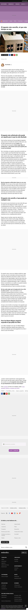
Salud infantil (17, 524)
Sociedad (16, 534)
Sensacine (16, 568)
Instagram (15, 513)
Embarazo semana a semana (5, 535)
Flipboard (14, 55)
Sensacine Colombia (18, 599)
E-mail (17, 55)
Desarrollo (16, 529)
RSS (17, 513)
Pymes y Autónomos (18, 586)
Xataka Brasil (3, 597)
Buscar (26, 547)
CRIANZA (17, 4)
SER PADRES (4, 4)
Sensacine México (17, 597)
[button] (8, 64)
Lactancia (3, 526)
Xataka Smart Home (5, 564)
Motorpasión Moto (17, 578)
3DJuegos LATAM (17, 595)
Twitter (12, 55)
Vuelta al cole (5, 21)
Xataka (2, 559)
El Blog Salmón (17, 585)
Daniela (6, 386)
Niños (15, 21)
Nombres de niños (13, 508)
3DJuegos (16, 559)
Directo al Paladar (4, 576)
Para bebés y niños (10, 390)
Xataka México (4, 595)
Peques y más (17, 538)
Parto (15, 526)
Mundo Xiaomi (4, 566)
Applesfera (3, 563)
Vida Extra (16, 561)
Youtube (12, 513)
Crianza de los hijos (18, 531)
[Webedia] (25, 1)
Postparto (3, 529)
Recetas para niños (5, 531)
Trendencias (3, 585)
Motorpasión (16, 576)
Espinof (15, 569)
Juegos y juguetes (20, 390)
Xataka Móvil (3, 561)
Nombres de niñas (22, 508)
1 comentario (5, 54)
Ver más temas (5, 542)
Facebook (10, 55)
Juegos (10, 21)
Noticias (3, 524)
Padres (2, 538)
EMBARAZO (11, 4)
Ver (14, 450)
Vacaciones (20, 21)
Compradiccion (4, 588)
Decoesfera (3, 586)
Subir (23, 552)
